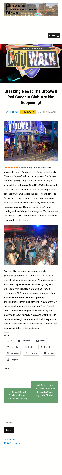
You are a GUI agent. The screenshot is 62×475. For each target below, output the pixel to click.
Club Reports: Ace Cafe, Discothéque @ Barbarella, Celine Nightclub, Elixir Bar (45, 390)
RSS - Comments (12, 443)
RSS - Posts (9, 439)
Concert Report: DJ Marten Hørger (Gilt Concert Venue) (17, 395)
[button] (54, 35)
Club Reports (27, 112)
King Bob (13, 112)
